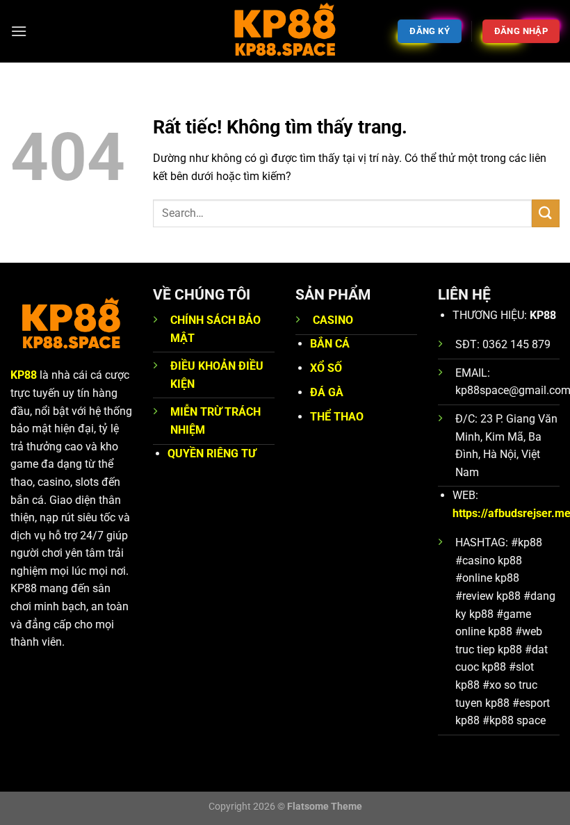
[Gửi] (546, 213)
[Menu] (18, 31)
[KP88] (285, 31)
